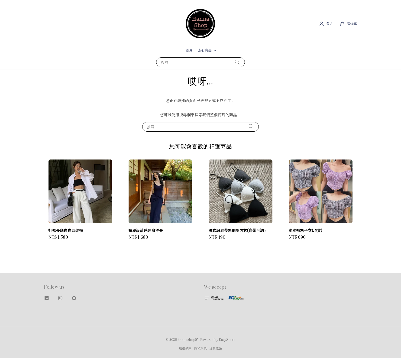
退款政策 (216, 348)
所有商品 (205, 50)
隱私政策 (200, 348)
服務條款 (185, 348)
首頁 (189, 50)
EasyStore (227, 340)
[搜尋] (237, 62)
